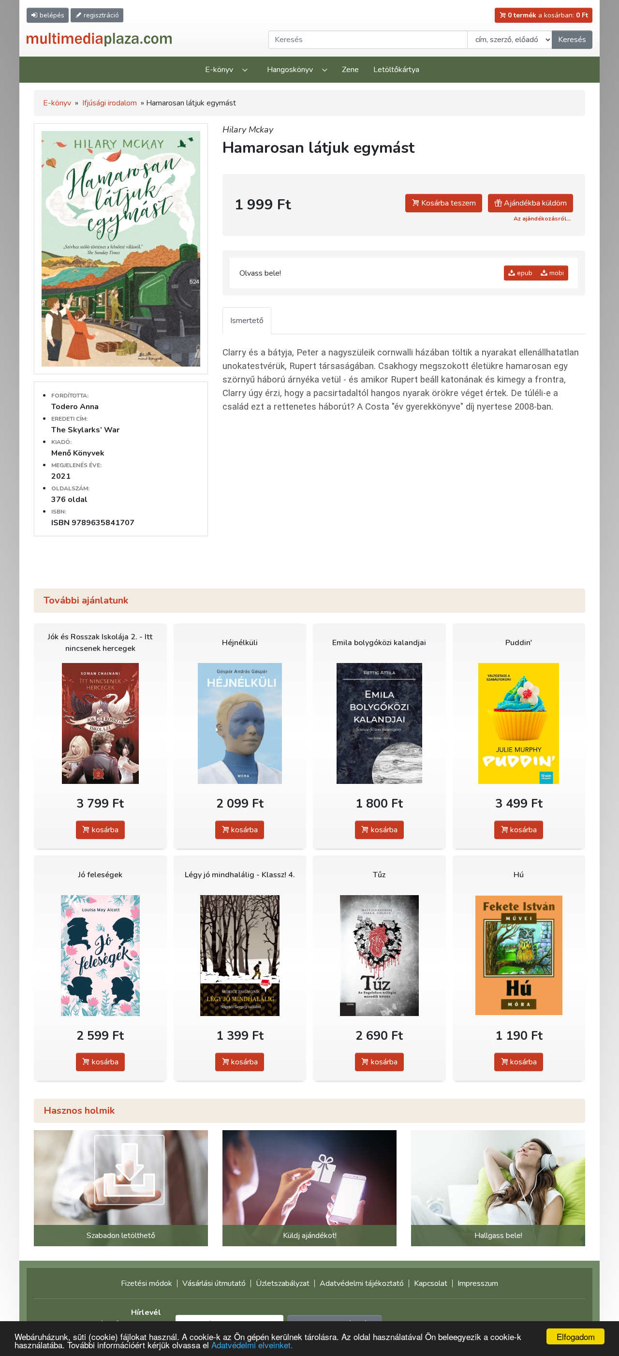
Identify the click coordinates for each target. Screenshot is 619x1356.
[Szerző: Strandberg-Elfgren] (379, 955)
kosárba (104, 830)
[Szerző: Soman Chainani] (100, 723)
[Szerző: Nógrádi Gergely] (240, 955)
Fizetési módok (146, 1283)
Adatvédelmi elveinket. (252, 1345)
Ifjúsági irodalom (109, 103)
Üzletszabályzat (283, 1283)
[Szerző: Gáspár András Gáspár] (240, 723)
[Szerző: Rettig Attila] (379, 723)
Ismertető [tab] (247, 320)
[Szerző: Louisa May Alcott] (100, 955)
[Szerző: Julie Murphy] (519, 723)
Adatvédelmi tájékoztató (362, 1283)
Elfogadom (576, 1336)
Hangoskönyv (290, 69)
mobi (555, 273)
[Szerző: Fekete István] (519, 955)
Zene (350, 69)
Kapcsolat (430, 1283)
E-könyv (219, 69)
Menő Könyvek (77, 453)
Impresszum (477, 1283)
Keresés (572, 39)
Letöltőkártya (396, 69)
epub (523, 273)
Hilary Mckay (247, 129)
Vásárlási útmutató (214, 1283)
